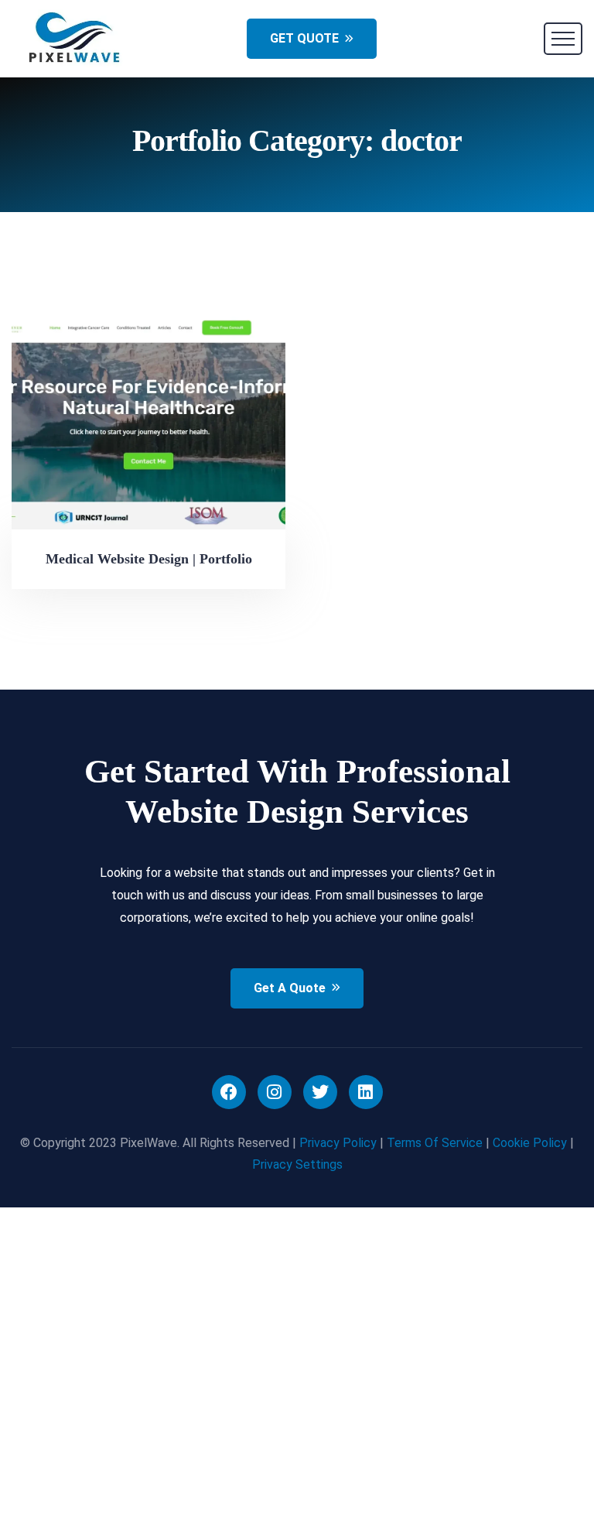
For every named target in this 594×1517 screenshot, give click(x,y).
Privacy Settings (297, 1164)
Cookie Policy (530, 1142)
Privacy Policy (338, 1142)
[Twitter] (320, 1092)
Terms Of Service (435, 1142)
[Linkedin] (366, 1092)
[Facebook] (229, 1092)
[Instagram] (275, 1092)
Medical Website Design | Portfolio (149, 559)
